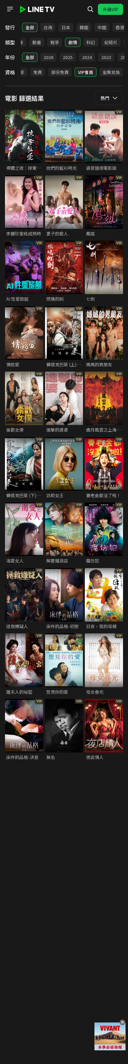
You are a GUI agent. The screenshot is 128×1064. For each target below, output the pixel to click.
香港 (120, 27)
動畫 (36, 42)
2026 (48, 57)
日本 (66, 27)
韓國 (84, 27)
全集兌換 (111, 72)
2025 (68, 57)
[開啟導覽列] (10, 9)
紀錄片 (110, 42)
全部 (29, 27)
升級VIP (110, 9)
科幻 (90, 42)
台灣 (47, 27)
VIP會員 (85, 72)
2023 (106, 57)
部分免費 (60, 72)
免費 (37, 72)
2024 (87, 57)
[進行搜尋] (90, 9)
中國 (102, 27)
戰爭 (54, 42)
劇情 (72, 42)
